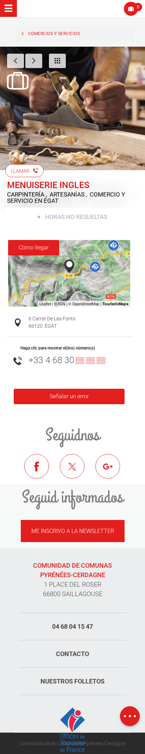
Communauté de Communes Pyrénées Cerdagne (72, 743)
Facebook (41, 471)
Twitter (77, 471)
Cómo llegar (34, 247)
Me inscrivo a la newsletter (72, 531)
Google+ (113, 471)
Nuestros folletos (72, 681)
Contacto (72, 654)
